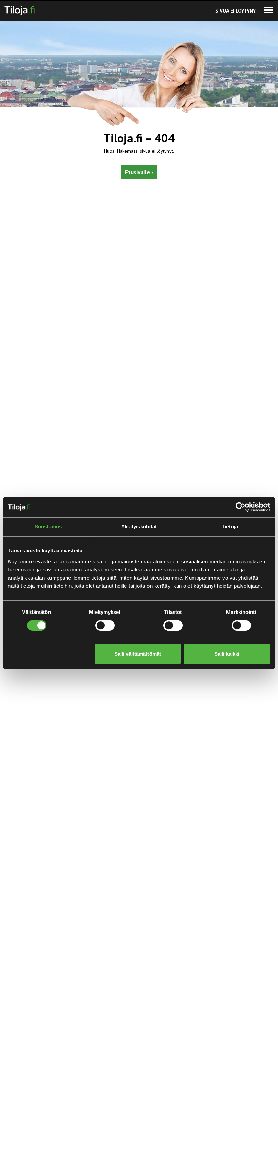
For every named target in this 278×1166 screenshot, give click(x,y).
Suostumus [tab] (48, 526)
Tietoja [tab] (230, 526)
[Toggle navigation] (268, 10)
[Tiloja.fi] (19, 9)
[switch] (105, 625)
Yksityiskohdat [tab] (139, 526)
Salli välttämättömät (137, 654)
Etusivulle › (139, 172)
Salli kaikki (226, 654)
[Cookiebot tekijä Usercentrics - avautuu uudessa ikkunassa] (240, 507)
